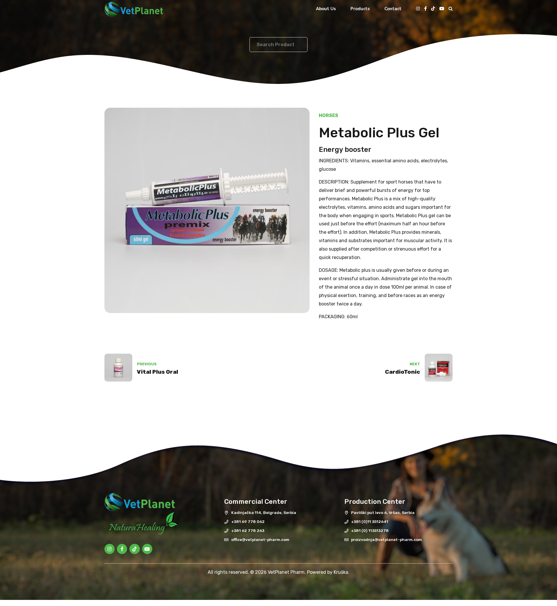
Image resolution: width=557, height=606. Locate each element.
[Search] (451, 8)
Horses (328, 115)
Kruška (341, 572)
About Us (326, 9)
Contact (393, 9)
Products (360, 9)
